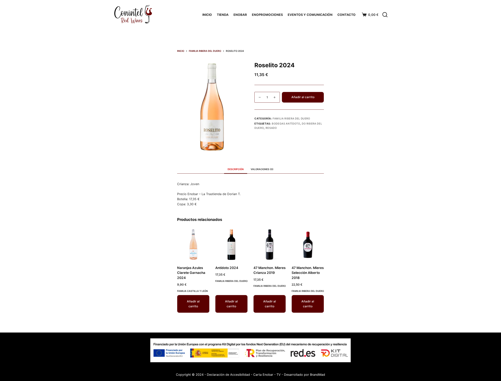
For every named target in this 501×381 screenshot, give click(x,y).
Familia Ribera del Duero (291, 118)
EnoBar (240, 15)
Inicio (207, 15)
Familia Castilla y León (192, 291)
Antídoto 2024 (226, 268)
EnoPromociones (267, 15)
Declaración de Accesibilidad (228, 375)
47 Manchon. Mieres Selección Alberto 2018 (308, 273)
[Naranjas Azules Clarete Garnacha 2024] (193, 244)
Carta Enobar (263, 375)
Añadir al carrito (302, 97)
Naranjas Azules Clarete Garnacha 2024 (191, 273)
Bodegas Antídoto (286, 123)
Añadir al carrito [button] (193, 303)
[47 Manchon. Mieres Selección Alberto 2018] (308, 244)
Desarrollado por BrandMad (304, 375)
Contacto (346, 15)
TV (279, 375)
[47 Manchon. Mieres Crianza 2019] (269, 244)
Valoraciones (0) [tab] (262, 169)
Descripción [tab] (236, 169)
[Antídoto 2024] (231, 244)
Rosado (271, 127)
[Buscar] (384, 14)
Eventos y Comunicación (310, 15)
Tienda (223, 15)
